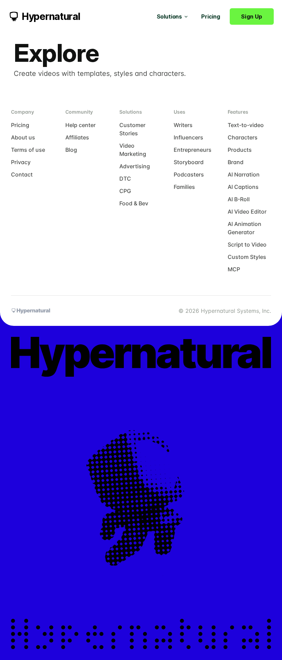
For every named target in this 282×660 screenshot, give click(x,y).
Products (240, 149)
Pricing (210, 16)
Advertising (134, 166)
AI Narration (244, 174)
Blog (71, 149)
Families (184, 186)
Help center (80, 125)
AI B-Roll (239, 199)
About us (23, 137)
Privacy (21, 162)
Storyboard (189, 162)
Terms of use (28, 149)
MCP (234, 269)
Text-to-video (246, 125)
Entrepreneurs (192, 149)
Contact (22, 174)
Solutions (169, 16)
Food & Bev (133, 203)
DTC (125, 178)
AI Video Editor (247, 211)
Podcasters (189, 174)
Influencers (188, 137)
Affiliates (77, 137)
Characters (243, 137)
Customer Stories (132, 129)
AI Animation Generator (244, 228)
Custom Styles (247, 256)
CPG (125, 190)
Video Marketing (132, 149)
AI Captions (243, 186)
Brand (235, 162)
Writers (183, 125)
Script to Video (247, 244)
